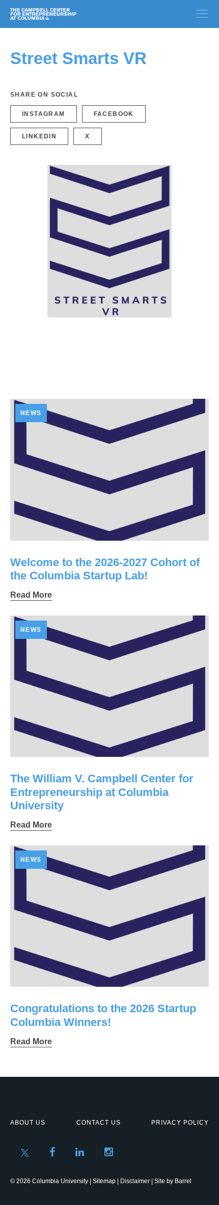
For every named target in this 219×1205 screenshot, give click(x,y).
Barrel (183, 1181)
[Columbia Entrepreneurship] (65, 14)
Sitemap (104, 1181)
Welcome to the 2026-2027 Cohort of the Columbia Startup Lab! (105, 569)
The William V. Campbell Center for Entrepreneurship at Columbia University (102, 792)
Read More (31, 595)
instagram (43, 113)
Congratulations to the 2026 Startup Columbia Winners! (103, 1015)
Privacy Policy (180, 1123)
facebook (114, 113)
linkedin (39, 136)
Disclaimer (135, 1181)
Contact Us (98, 1123)
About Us (27, 1123)
